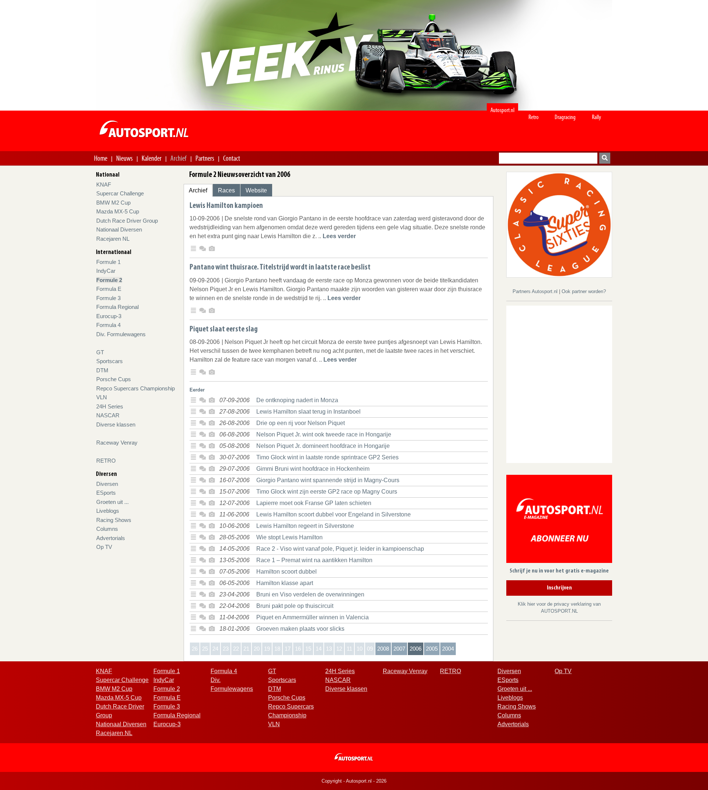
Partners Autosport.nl (536, 291)
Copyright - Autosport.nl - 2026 (354, 781)
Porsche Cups (113, 379)
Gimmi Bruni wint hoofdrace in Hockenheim (312, 469)
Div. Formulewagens (121, 334)
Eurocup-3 (108, 316)
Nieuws (124, 158)
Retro (533, 117)
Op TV (104, 547)
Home (100, 158)
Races (226, 190)
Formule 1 (108, 262)
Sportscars (109, 361)
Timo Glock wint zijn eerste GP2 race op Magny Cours (326, 491)
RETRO (106, 460)
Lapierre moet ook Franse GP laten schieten (313, 503)
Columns (107, 529)
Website (256, 190)
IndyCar (105, 271)
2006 (415, 648)
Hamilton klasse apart (284, 583)
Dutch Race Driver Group (127, 220)
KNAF (103, 184)
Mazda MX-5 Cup (117, 211)
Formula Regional (117, 307)
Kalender (152, 158)
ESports (106, 493)
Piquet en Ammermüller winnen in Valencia (312, 617)
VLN (101, 397)
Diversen (107, 484)
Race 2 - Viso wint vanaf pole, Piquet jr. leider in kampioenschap (340, 549)
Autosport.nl (502, 110)
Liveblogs (107, 511)
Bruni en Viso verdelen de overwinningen (310, 594)
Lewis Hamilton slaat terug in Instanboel (308, 411)
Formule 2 (109, 280)
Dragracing (565, 117)
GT (100, 352)
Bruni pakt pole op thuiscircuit (294, 606)
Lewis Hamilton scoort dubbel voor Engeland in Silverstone (333, 514)
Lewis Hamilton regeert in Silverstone (305, 526)
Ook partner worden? (584, 291)
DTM (102, 370)
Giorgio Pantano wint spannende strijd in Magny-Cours (327, 480)
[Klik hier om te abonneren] (559, 520)
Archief (178, 158)
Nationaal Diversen (119, 229)
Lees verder (339, 236)
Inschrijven (559, 588)
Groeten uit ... (112, 502)
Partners (204, 158)
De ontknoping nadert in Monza (297, 400)
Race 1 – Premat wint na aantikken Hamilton (314, 560)
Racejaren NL (112, 239)
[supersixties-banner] (559, 224)
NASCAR (107, 415)
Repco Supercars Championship (135, 388)
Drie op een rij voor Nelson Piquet (300, 423)
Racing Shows (113, 520)
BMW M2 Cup (113, 202)
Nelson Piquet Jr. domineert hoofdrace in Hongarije (323, 446)
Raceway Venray (117, 442)
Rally (596, 117)
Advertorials (110, 538)
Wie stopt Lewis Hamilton (289, 537)
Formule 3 (108, 298)
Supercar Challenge (120, 193)
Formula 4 (108, 325)
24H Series (109, 406)
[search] (604, 158)
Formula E (108, 289)
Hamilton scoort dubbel (286, 571)
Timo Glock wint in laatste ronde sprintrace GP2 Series (327, 457)
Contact (231, 158)
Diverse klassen (115, 424)
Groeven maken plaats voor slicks (300, 629)
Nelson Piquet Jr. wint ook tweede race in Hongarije (323, 434)
